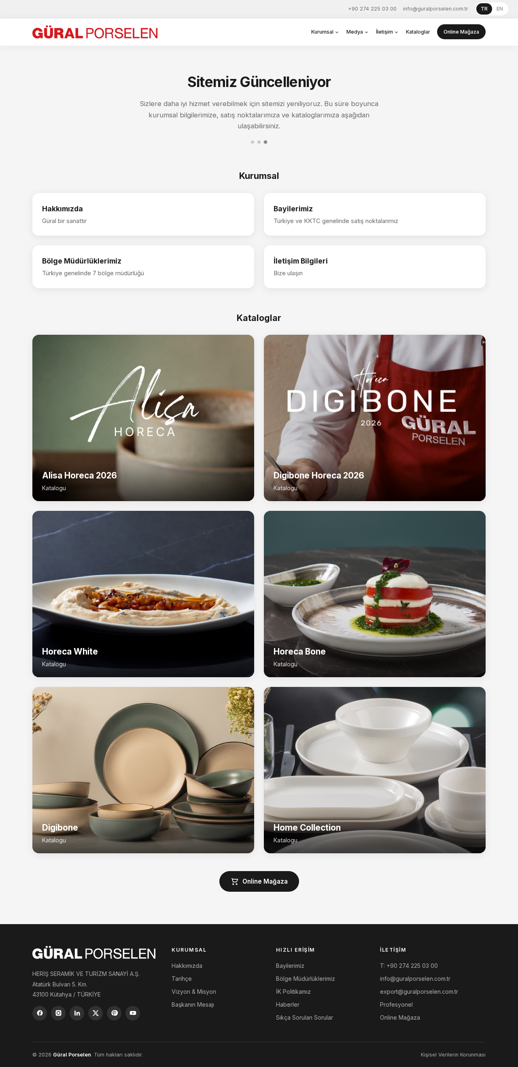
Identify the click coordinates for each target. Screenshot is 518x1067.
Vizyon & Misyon (194, 991)
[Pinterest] (114, 1013)
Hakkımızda (187, 965)
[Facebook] (39, 1013)
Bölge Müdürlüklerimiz (305, 978)
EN (500, 9)
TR (484, 9)
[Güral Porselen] (94, 32)
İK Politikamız (293, 991)
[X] (95, 1013)
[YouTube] (132, 1013)
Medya (354, 32)
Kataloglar (418, 32)
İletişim (384, 32)
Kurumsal (322, 32)
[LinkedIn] (77, 1013)
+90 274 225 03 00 (372, 9)
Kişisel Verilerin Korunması (453, 1055)
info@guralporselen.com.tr (435, 9)
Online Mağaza (461, 32)
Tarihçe (182, 978)
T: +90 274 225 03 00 (409, 965)
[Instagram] (58, 1013)
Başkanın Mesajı (193, 1004)
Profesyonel (396, 1004)
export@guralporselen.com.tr (419, 991)
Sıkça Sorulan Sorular (304, 1017)
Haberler (287, 1004)
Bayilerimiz (290, 965)
